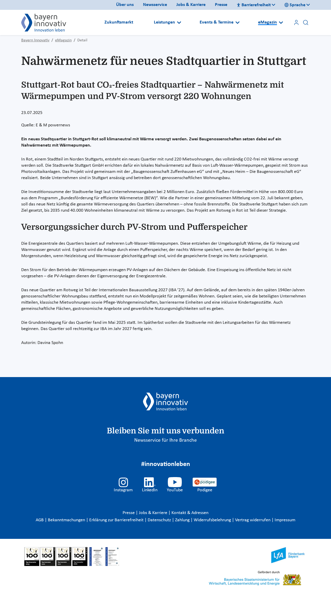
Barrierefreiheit (256, 5)
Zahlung (183, 520)
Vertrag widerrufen (253, 520)
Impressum (285, 520)
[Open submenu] (179, 22)
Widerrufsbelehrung (213, 520)
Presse (221, 4)
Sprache (297, 5)
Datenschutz (160, 520)
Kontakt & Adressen (189, 512)
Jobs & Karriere (191, 4)
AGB (40, 520)
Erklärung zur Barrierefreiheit (117, 520)
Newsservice (155, 4)
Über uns (125, 4)
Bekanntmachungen (67, 520)
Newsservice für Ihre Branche (165, 440)
